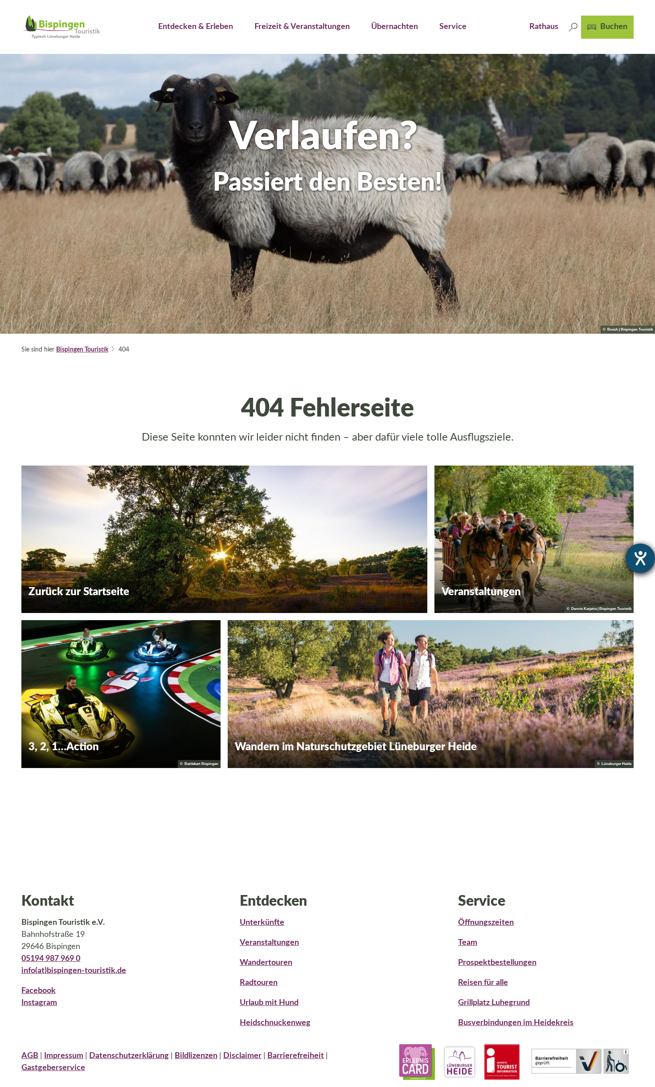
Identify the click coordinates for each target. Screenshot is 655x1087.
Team (467, 943)
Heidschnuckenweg (275, 1023)
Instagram (39, 1003)
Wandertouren (266, 963)
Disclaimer (242, 1056)
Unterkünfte (262, 923)
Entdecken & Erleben (195, 27)
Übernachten (394, 27)
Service (453, 27)
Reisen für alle (483, 983)
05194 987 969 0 (50, 959)
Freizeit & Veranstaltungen (302, 27)
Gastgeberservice (53, 1068)
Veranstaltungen (269, 943)
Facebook (38, 991)
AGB (29, 1056)
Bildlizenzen (196, 1056)
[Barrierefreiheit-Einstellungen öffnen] (640, 558)
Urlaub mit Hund (269, 1003)
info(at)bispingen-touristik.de (73, 971)
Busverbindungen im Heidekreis (515, 1023)
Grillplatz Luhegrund (494, 1003)
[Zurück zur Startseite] (61, 27)
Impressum (63, 1056)
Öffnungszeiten (486, 923)
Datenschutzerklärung (129, 1056)
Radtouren (259, 983)
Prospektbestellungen (497, 963)
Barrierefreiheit (295, 1056)
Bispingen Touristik (82, 350)
